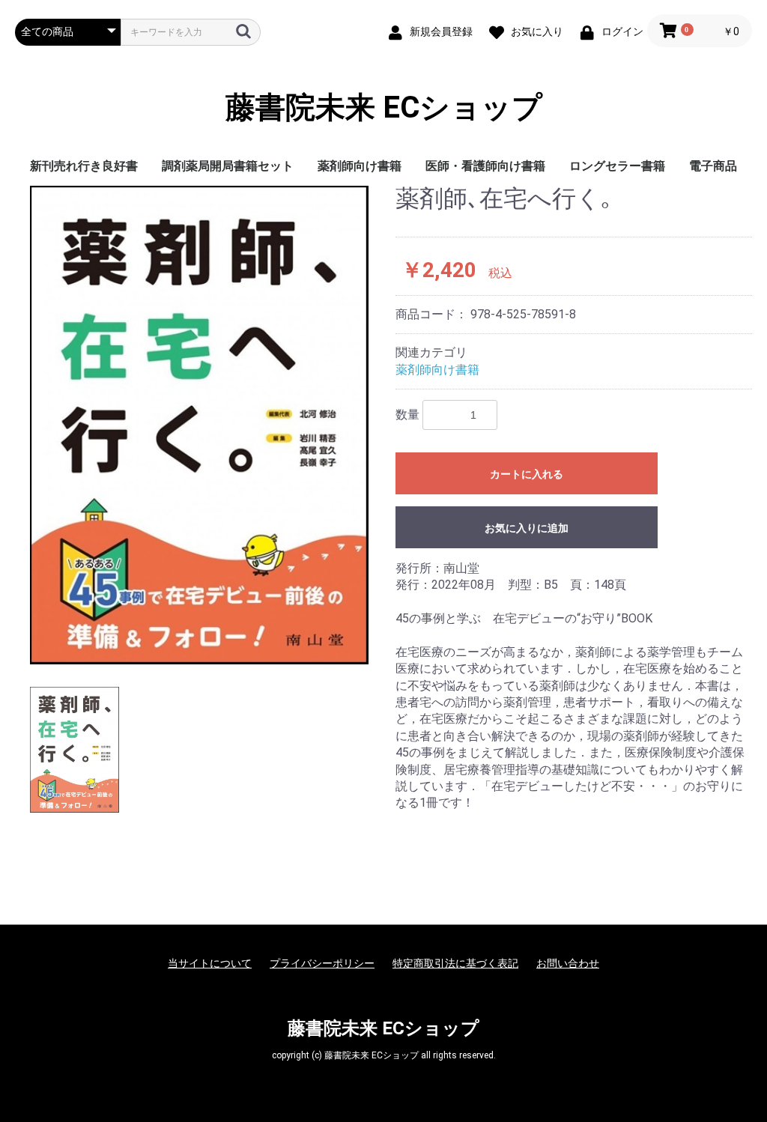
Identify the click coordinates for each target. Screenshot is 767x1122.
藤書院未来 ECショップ (383, 107)
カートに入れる (526, 474)
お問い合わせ (567, 963)
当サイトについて (210, 963)
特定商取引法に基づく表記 (455, 963)
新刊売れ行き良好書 (84, 166)
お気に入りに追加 (527, 528)
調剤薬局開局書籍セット (228, 166)
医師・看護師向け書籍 (485, 166)
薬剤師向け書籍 (359, 166)
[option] (199, 425)
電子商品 (713, 166)
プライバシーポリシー (322, 963)
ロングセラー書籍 (617, 166)
